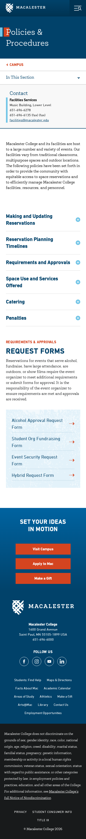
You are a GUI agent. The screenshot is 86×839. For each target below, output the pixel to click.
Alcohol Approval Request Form (37, 424)
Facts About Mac (26, 688)
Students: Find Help (27, 680)
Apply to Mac (43, 563)
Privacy (20, 812)
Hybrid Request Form (33, 475)
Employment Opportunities (43, 713)
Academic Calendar (57, 688)
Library (43, 705)
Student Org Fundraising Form (36, 442)
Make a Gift (43, 578)
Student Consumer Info (52, 812)
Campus (17, 65)
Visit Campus (43, 549)
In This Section (20, 78)
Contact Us (61, 705)
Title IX (43, 820)
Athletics (46, 696)
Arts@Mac (25, 705)
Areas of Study (24, 696)
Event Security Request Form (34, 460)
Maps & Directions (59, 680)
